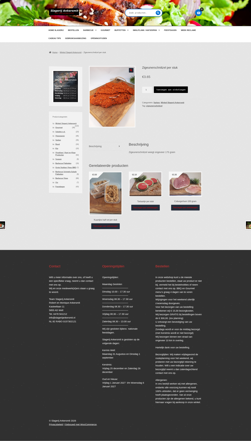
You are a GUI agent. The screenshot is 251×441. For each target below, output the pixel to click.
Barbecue (88, 30)
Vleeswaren (60, 136)
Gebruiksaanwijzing (75, 38)
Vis (56, 182)
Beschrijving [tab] (95, 146)
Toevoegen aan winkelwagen (171, 89)
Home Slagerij (56, 30)
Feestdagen (170, 30)
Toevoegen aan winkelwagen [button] (105, 226)
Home (55, 52)
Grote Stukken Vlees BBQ (65, 168)
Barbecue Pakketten (63, 163)
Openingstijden (99, 38)
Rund (57, 144)
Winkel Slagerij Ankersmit (70, 52)
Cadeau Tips (55, 38)
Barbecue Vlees (61, 178)
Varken (156, 102)
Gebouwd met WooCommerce (81, 424)
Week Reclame (188, 30)
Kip (56, 148)
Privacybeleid (56, 424)
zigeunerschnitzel (154, 106)
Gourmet (105, 30)
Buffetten (120, 30)
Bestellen (73, 30)
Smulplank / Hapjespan (145, 30)
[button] (131, 70)
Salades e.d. (60, 132)
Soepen (58, 159)
